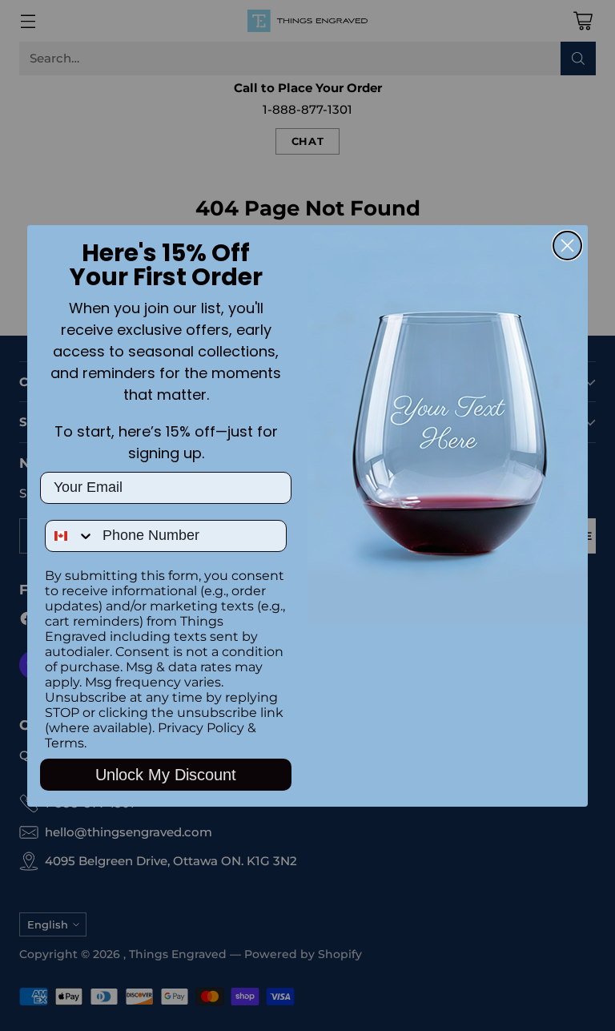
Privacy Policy (201, 727)
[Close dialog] (567, 246)
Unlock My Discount (165, 774)
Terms (64, 743)
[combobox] (70, 536)
